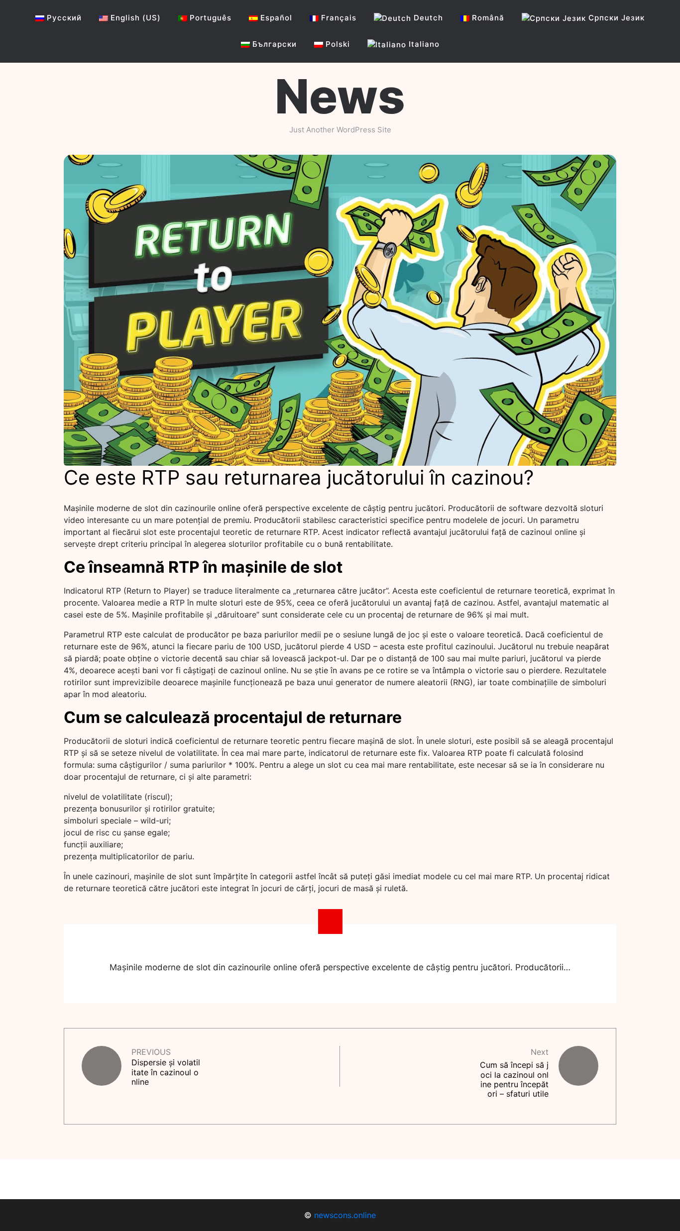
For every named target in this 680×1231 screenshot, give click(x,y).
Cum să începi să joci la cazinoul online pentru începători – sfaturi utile (514, 1079)
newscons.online (345, 1215)
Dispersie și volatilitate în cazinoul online (165, 1072)
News (340, 96)
